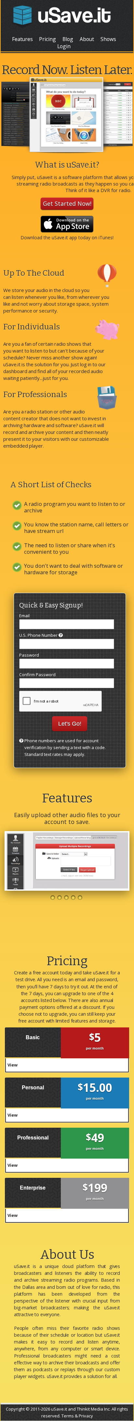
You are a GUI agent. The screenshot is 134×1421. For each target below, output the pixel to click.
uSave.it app (64, 237)
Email (24, 616)
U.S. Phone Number (39, 635)
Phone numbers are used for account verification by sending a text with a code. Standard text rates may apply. (65, 747)
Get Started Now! (67, 203)
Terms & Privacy (77, 1416)
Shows (108, 39)
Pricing (47, 39)
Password (29, 655)
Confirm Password (37, 674)
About (87, 39)
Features (22, 39)
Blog (67, 39)
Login (64, 46)
